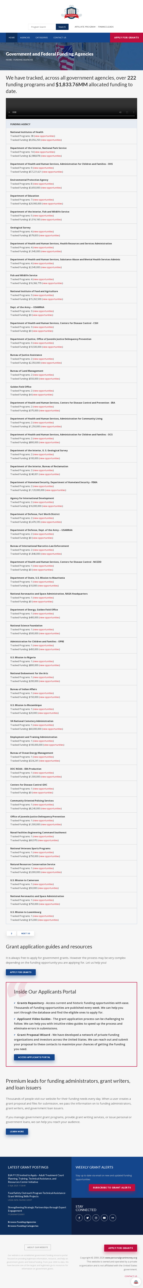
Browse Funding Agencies (22, 1222)
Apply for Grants (126, 37)
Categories (42, 37)
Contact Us (59, 37)
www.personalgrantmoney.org (121, 1257)
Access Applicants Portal (34, 1057)
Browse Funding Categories (23, 1225)
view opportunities (44, 136)
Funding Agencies (23, 59)
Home (12, 37)
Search (62, 26)
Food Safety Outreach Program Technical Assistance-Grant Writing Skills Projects (37, 1194)
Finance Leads (106, 27)
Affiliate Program (85, 27)
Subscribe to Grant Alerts (112, 1187)
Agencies (25, 37)
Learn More (17, 1131)
